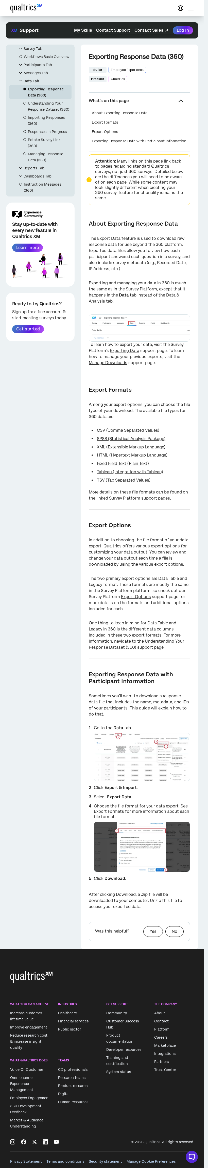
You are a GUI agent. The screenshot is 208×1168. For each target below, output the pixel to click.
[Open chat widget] (192, 1157)
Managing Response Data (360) (45, 157)
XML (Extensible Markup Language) (131, 447)
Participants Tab (38, 65)
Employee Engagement (30, 1098)
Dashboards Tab (37, 176)
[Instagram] (12, 1141)
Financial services (73, 1021)
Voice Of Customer (26, 1069)
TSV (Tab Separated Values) (123, 480)
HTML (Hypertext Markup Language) (132, 455)
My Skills (83, 30)
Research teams (71, 1078)
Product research (73, 1086)
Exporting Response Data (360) (46, 92)
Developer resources (123, 1050)
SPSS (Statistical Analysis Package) (131, 438)
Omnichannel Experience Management (21, 1084)
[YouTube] (56, 1141)
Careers (160, 1038)
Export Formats (105, 122)
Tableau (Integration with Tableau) (130, 471)
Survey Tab (33, 49)
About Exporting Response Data (119, 113)
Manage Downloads (108, 362)
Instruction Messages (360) (42, 187)
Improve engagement (28, 1027)
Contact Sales (148, 30)
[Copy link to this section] (85, 224)
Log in (183, 30)
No (174, 931)
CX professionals (73, 1069)
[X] (34, 1141)
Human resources (73, 1102)
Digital (64, 1094)
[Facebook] (23, 1141)
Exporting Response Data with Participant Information (139, 141)
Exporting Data (124, 350)
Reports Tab (34, 168)
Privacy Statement (26, 1161)
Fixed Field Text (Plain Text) (123, 463)
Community (116, 1013)
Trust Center (165, 1070)
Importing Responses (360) (46, 120)
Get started (28, 329)
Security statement (105, 1161)
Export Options (105, 132)
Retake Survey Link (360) (44, 143)
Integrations (165, 1054)
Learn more (27, 247)
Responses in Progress (47, 132)
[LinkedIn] (45, 1141)
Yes (153, 931)
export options (165, 546)
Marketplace (165, 1046)
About (159, 1013)
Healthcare (67, 1013)
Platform (161, 1029)
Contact (161, 1021)
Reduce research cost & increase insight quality (28, 1042)
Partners (161, 1062)
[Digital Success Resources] (180, 8)
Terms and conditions (65, 1161)
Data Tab (31, 81)
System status (118, 1072)
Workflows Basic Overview (47, 57)
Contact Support (113, 30)
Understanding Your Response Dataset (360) (48, 106)
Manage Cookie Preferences (151, 1161)
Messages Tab (36, 73)
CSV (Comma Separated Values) (128, 430)
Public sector (69, 1029)
